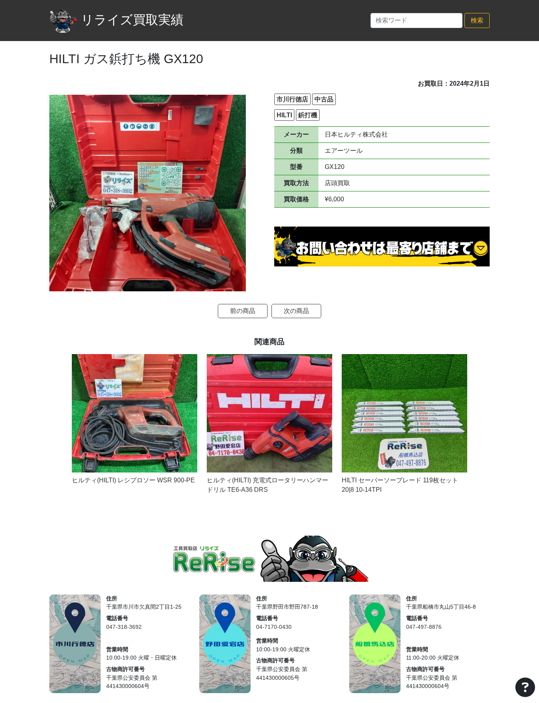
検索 (477, 20)
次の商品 (296, 310)
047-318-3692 (124, 627)
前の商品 (242, 310)
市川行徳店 (292, 99)
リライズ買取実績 (132, 20)
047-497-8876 (424, 627)
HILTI (284, 115)
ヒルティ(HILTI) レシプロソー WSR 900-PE (133, 480)
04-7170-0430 (274, 627)
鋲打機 (307, 115)
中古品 (323, 99)
